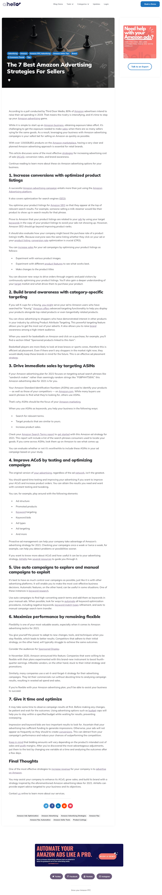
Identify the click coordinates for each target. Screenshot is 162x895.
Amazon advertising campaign (40, 188)
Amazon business (54, 125)
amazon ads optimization (27, 816)
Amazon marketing (69, 401)
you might (47, 304)
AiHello (23, 559)
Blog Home (58, 4)
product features (54, 263)
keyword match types (67, 604)
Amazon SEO (57, 205)
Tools (69, 4)
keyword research (38, 590)
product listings (79, 820)
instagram (106, 876)
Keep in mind (16, 742)
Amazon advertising (29, 118)
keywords (14, 222)
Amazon (79, 111)
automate (69, 601)
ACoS (20, 156)
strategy (13, 357)
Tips (29, 57)
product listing (22, 240)
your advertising (43, 472)
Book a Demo (150, 4)
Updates (96, 4)
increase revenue (61, 769)
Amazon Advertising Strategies (73, 816)
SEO (62, 198)
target (17, 283)
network (80, 472)
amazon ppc (94, 816)
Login (106, 4)
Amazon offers (41, 308)
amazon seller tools (62, 820)
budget (92, 710)
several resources (41, 559)
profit (23, 745)
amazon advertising (50, 816)
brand (93, 326)
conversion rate (39, 240)
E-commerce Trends (16, 57)
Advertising (12, 53)
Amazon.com (66, 391)
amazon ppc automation (40, 820)
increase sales (25, 247)
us (19, 793)
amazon (23, 53)
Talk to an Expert (139, 66)
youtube (89, 876)
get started (64, 434)
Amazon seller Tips (61, 53)
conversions (65, 731)
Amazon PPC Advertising (40, 53)
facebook (73, 876)
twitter (58, 876)
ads (80, 219)
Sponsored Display (49, 648)
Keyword (21, 512)
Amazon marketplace (64, 142)
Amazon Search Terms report (38, 434)
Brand (74, 53)
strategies (67, 153)
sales (65, 128)
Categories (82, 4)
